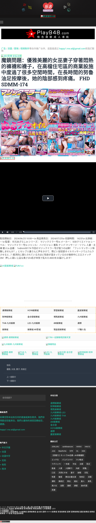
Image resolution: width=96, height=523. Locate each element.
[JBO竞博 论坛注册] (11, 55)
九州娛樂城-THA (58, 415)
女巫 (13, 369)
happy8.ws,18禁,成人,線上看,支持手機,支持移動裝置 (29, 507)
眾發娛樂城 (62, 512)
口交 (53, 473)
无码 (4, 460)
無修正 (61, 481)
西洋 (4, 469)
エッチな (55, 460)
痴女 (76, 481)
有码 (8, 365)
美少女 (54, 486)
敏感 (60, 477)
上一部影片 (11, 377)
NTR (71, 451)
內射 (77, 468)
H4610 (87, 447)
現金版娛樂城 (18, 513)
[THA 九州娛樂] (23, 354)
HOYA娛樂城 (56, 428)
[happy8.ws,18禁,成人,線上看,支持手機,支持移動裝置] (48, 6)
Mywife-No (62, 451)
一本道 (66, 464)
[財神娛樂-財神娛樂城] (86, 354)
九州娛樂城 (55, 419)
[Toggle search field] (94, 22)
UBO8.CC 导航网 (7, 509)
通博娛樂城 (55, 403)
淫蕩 (90, 477)
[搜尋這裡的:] (23, 398)
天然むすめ (63, 473)
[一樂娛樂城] (19, 265)
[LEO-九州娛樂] (49, 354)
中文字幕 (6, 447)
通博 (52, 431)
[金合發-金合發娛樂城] (66, 354)
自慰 (62, 486)
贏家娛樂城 (55, 434)
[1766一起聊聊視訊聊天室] (58, 337)
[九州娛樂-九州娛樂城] (12, 344)
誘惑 (76, 486)
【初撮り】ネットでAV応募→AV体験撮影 (68, 455)
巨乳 (86, 473)
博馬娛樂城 (55, 409)
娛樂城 (92, 512)
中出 (74, 464)
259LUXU (55, 447)
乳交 (88, 464)
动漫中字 (6, 456)
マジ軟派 (79, 460)
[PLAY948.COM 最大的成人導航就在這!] (48, 38)
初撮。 (85, 468)
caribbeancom (67, 447)
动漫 (4, 452)
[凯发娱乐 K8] (48, 16)
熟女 (69, 481)
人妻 (60, 468)
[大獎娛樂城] (6, 265)
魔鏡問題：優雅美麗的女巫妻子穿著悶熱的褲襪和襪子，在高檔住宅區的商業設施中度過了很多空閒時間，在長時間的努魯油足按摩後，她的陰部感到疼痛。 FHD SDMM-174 (47, 72)
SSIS (83, 451)
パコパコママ (67, 460)
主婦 (81, 464)
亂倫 (53, 468)
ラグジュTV (56, 464)
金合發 (53, 425)
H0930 (79, 447)
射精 (79, 473)
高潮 (53, 490)
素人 (82, 481)
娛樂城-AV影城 (6, 513)
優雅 (8, 369)
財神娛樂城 (55, 406)
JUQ (53, 451)
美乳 (89, 481)
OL (77, 451)
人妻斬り (69, 468)
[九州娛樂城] (36, 354)
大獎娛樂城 (13, 512)
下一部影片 (11, 381)
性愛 (53, 477)
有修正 (23, 369)
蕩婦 (69, 486)
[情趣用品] (51, 344)
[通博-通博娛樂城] (10, 337)
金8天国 (84, 486)
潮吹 (53, 481)
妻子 (18, 369)
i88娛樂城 (55, 422)
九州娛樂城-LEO (58, 412)
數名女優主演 (71, 477)
